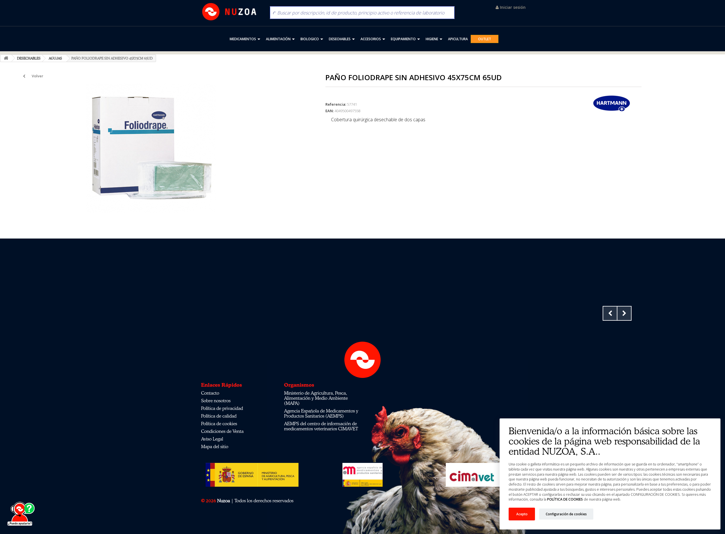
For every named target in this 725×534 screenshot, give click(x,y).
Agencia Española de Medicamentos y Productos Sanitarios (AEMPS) (321, 413)
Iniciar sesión (512, 7)
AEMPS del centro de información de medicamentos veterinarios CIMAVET (321, 426)
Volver (37, 75)
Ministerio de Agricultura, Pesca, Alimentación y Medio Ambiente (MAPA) (316, 398)
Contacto (210, 393)
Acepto (522, 514)
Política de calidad (218, 416)
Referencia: (335, 104)
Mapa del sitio (214, 446)
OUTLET (484, 39)
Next (624, 313)
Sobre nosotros (216, 400)
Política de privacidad (222, 408)
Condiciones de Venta (222, 431)
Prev (610, 313)
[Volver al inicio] (6, 58)
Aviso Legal (212, 439)
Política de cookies (219, 423)
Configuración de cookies (566, 514)
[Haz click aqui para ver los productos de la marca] (611, 102)
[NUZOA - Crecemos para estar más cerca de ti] (229, 12)
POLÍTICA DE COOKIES (565, 499)
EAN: (329, 110)
